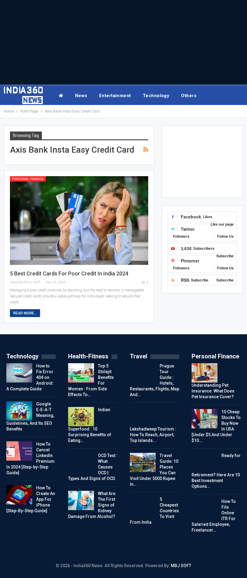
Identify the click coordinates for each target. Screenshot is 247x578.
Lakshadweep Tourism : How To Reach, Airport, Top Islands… (153, 435)
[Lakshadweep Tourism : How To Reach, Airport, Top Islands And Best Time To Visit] (143, 416)
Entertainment (115, 95)
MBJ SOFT (181, 565)
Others (188, 95)
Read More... (25, 313)
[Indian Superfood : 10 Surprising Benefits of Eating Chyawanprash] (81, 416)
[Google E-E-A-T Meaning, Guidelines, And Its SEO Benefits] (19, 411)
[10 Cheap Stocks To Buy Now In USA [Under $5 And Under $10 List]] (204, 418)
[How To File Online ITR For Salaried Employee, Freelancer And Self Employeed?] (204, 508)
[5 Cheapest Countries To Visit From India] (143, 506)
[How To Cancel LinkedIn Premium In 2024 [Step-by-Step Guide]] (19, 451)
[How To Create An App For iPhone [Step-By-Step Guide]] (19, 494)
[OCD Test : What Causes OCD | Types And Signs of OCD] (81, 462)
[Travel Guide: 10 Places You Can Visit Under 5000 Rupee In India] (143, 462)
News (81, 95)
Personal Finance (28, 179)
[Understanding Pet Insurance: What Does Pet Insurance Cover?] (204, 373)
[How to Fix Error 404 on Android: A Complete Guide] (19, 373)
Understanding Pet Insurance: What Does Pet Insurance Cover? (213, 391)
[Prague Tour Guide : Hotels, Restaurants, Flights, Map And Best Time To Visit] (143, 373)
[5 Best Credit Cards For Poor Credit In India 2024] (79, 220)
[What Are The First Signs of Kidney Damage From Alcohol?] (81, 500)
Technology (156, 95)
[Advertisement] (123, 42)
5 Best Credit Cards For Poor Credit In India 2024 (69, 273)
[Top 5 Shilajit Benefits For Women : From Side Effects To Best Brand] (81, 373)
